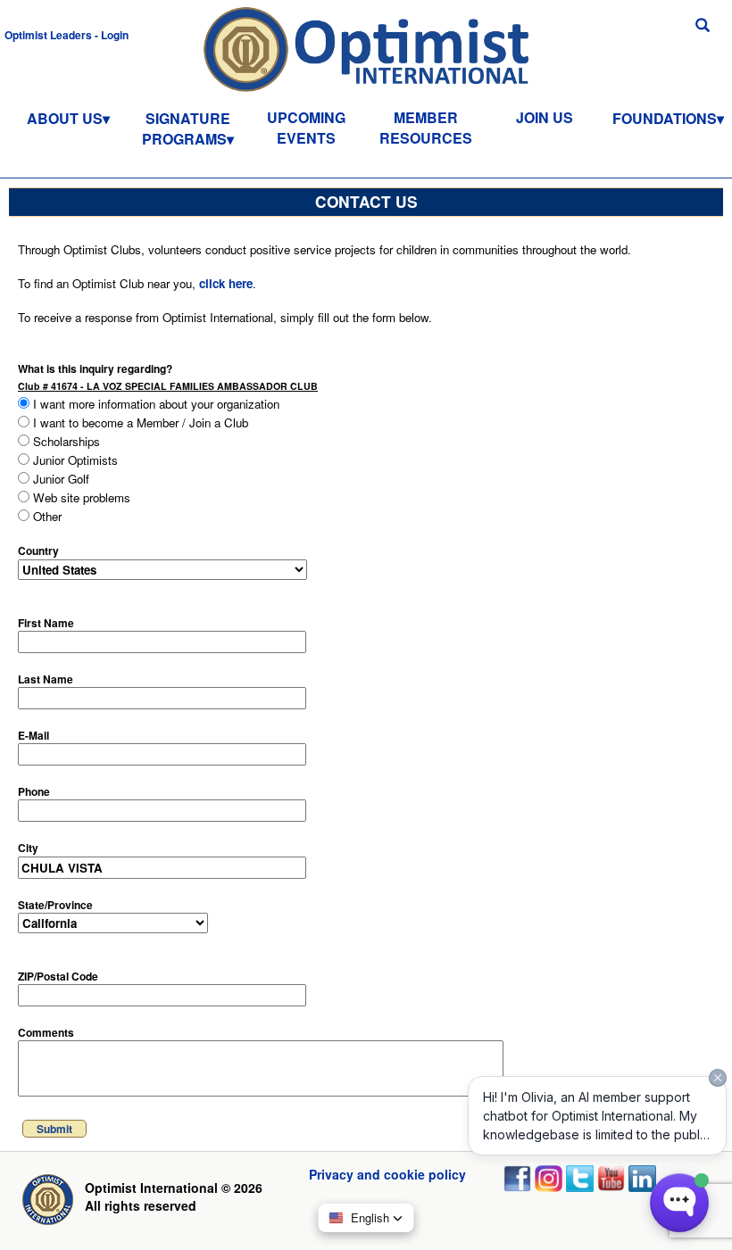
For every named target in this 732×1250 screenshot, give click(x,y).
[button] (66, 34)
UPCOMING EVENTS (306, 127)
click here (226, 283)
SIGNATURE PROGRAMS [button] (186, 128)
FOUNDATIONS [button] (664, 118)
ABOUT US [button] (65, 118)
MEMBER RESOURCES (425, 127)
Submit (54, 1129)
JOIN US (544, 117)
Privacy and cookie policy (387, 1174)
